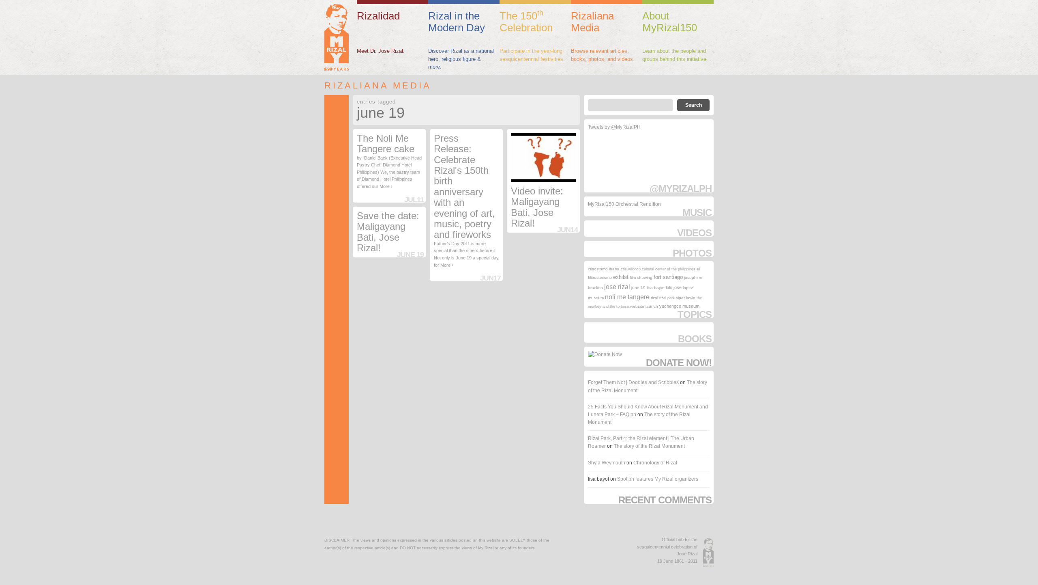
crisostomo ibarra (604, 269)
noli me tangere (627, 297)
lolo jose (674, 287)
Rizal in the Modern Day (456, 21)
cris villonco (631, 269)
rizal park (667, 298)
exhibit (620, 277)
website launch (644, 306)
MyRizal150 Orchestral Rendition (624, 204)
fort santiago (668, 277)
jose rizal (617, 286)
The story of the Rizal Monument (649, 446)
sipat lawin (685, 298)
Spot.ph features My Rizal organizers (657, 479)
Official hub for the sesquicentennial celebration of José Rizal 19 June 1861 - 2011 (667, 550)
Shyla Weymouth (606, 463)
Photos (692, 253)
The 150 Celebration (526, 21)
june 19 (638, 287)
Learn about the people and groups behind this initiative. (675, 55)
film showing (641, 277)
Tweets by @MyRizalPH (614, 127)
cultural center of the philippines (668, 269)
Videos (694, 232)
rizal (654, 298)
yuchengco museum (679, 306)
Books (695, 338)
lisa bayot (656, 287)
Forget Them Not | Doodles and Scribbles (633, 382)
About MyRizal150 (669, 21)
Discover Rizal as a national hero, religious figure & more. (461, 59)
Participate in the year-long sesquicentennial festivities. (532, 55)
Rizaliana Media (592, 21)
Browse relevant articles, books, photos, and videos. (603, 55)
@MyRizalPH (681, 188)
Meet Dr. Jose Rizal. (381, 51)
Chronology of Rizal (655, 463)
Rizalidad (378, 16)
